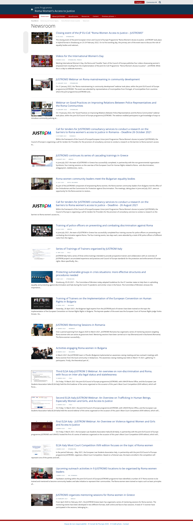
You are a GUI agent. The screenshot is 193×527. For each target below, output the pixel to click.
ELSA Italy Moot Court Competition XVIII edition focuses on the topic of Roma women (104, 445)
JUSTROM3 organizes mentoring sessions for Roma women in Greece (95, 494)
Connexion (151, 2)
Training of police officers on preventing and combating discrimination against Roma (104, 225)
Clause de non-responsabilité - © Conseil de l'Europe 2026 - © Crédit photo (93, 524)
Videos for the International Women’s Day (80, 56)
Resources (85, 16)
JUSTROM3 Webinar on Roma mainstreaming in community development (98, 79)
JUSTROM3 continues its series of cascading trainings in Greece (92, 155)
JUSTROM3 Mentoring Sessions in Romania (80, 324)
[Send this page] (25, 51)
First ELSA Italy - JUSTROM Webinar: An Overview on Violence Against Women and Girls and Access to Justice (105, 423)
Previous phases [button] (108, 16)
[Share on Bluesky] (25, 34)
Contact (96, 16)
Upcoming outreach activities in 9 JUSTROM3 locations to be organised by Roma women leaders (106, 470)
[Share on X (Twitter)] (25, 38)
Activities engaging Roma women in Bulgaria (81, 348)
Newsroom (45, 16)
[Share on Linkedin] (25, 46)
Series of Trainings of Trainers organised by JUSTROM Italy (89, 248)
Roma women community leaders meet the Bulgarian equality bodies (95, 178)
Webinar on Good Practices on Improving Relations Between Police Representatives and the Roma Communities (106, 104)
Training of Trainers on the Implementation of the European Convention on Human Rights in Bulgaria (103, 300)
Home (35, 16)
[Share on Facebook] (25, 42)
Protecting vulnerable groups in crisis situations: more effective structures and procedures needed (101, 273)
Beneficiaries (73, 16)
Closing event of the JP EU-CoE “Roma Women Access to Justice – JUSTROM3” (99, 32)
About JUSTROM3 (58, 16)
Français (138, 2)
